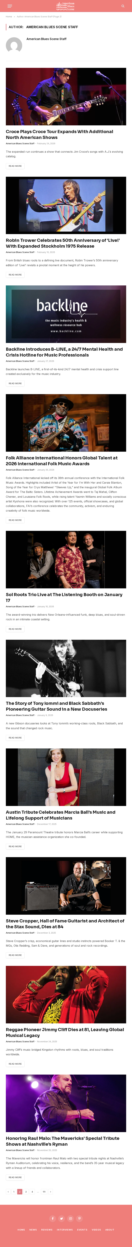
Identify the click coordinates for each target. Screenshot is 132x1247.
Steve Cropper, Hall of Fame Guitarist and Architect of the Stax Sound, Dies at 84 (65, 923)
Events (82, 1229)
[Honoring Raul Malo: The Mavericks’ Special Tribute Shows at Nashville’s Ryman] (66, 1103)
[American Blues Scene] (66, 6)
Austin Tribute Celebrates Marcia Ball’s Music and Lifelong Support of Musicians (61, 815)
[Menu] (10, 6)
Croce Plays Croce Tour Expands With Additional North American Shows (59, 134)
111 (44, 1191)
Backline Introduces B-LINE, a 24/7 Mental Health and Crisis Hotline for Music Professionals (64, 352)
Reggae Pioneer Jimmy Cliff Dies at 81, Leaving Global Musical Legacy (65, 1032)
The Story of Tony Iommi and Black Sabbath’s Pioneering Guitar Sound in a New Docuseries (56, 706)
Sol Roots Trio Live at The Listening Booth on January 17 (64, 597)
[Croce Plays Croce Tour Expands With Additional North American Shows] (66, 96)
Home (21, 1229)
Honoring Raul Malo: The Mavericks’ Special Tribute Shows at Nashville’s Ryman (62, 1141)
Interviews (65, 1229)
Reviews (47, 1229)
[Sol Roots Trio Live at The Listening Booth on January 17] (66, 559)
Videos (96, 1229)
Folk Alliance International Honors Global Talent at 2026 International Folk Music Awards (61, 460)
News (33, 1229)
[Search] (122, 6)
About (109, 1229)
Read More (15, 166)
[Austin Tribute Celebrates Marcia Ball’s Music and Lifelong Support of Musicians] (66, 777)
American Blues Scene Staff (46, 39)
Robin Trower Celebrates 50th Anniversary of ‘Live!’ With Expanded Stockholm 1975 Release (63, 243)
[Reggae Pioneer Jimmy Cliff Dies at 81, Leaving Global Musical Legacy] (66, 994)
